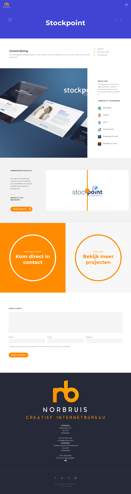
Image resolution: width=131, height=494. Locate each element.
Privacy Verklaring (65, 486)
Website (89, 337)
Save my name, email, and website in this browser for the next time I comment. (40, 346)
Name (11, 337)
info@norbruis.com (66, 440)
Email (49, 337)
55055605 (67, 455)
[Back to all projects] (10, 19)
